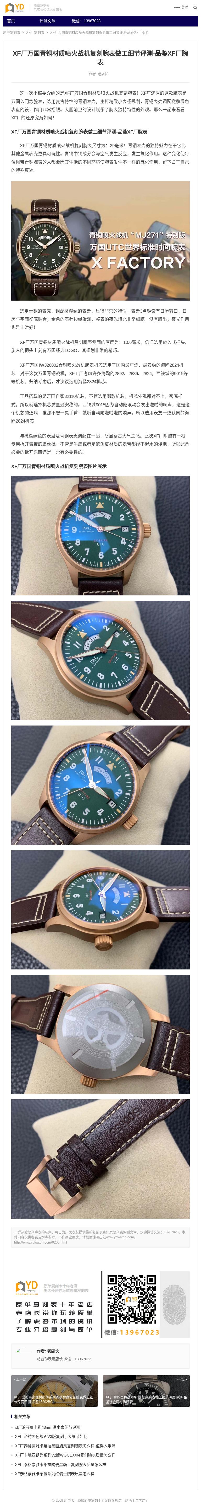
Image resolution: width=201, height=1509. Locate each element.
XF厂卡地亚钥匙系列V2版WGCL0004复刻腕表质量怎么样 (65, 1455)
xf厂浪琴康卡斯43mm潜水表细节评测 (47, 1427)
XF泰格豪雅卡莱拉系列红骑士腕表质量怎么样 (54, 1473)
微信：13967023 (86, 21)
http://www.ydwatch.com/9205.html (40, 1242)
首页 (11, 21)
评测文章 (47, 21)
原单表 (69, 1500)
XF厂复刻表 (35, 32)
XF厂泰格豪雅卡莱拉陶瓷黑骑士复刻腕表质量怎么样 (60, 1464)
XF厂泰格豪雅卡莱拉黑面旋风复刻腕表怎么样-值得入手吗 (65, 1446)
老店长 (103, 74)
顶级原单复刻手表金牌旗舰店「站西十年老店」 (113, 1500)
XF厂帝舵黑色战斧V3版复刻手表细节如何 (51, 1436)
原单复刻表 (11, 32)
